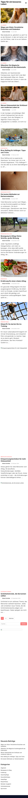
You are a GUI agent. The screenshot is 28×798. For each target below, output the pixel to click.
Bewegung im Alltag (6, 233)
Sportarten (4, 148)
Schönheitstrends (6, 591)
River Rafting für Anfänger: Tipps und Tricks (12, 756)
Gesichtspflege (5, 774)
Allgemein (3, 25)
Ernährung (4, 278)
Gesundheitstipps (6, 192)
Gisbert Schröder (6, 31)
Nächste (11, 618)
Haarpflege (4, 779)
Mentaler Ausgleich (6, 456)
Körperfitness (5, 321)
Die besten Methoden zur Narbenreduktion (12, 759)
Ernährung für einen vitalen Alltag (13, 281)
